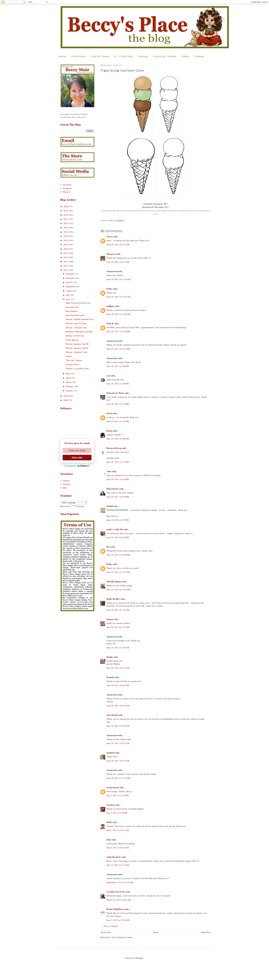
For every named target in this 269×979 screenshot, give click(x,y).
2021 (66, 227)
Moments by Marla (115, 392)
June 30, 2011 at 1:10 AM (117, 609)
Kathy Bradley (113, 598)
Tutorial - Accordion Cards (77, 368)
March (69, 382)
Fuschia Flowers (73, 364)
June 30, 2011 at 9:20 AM (117, 725)
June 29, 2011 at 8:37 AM (117, 261)
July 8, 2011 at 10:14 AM (117, 847)
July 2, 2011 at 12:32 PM (117, 795)
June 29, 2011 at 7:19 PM (117, 520)
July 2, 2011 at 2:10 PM (116, 812)
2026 (66, 206)
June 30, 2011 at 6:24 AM (117, 685)
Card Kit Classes (100, 56)
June (68, 299)
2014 (66, 257)
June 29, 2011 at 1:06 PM (117, 383)
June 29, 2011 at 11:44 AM (118, 296)
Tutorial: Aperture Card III (77, 343)
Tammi (109, 619)
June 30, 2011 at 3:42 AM (117, 647)
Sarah (109, 413)
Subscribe (77, 457)
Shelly (109, 822)
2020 (66, 231)
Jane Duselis (112, 714)
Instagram (67, 188)
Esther (109, 288)
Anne (108, 471)
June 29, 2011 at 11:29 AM (118, 279)
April (68, 377)
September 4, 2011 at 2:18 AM (119, 882)
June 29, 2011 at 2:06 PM (117, 438)
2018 (66, 240)
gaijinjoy (110, 306)
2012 (66, 265)
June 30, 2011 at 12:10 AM (118, 589)
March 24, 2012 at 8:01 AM (118, 899)
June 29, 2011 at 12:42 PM (118, 348)
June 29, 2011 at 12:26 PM (118, 331)
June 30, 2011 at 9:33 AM (117, 760)
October (70, 282)
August (69, 290)
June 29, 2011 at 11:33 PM (118, 572)
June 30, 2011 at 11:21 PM (118, 778)
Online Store (78, 56)
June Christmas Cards (75, 315)
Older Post (205, 932)
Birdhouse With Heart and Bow (79, 331)
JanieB (109, 506)
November (71, 278)
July (68, 295)
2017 (66, 244)
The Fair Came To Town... (77, 323)
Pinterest (66, 191)
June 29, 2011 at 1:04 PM (117, 366)
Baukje (109, 656)
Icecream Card (72, 307)
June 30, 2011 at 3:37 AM (117, 627)
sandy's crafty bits (114, 529)
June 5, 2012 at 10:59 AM (117, 920)
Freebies (199, 56)
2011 (66, 270)
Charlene (110, 804)
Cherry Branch (72, 339)
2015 (66, 253)
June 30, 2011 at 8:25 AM (117, 705)
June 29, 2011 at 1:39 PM (117, 421)
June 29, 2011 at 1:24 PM (117, 403)
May (68, 373)
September (71, 286)
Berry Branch (71, 311)
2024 (66, 214)
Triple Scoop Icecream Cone (78, 302)
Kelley (109, 564)
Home (62, 56)
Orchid (69, 356)
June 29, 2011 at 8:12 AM (117, 244)
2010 (66, 395)
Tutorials (143, 56)
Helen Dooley (112, 488)
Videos (185, 56)
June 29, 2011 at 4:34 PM (117, 479)
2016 (66, 248)
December (71, 273)
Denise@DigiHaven (115, 909)
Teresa (109, 236)
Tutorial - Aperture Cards (76, 352)
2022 (66, 223)
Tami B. (110, 323)
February (70, 386)
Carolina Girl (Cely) (115, 891)
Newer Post (106, 932)
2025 (66, 210)
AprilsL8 (110, 752)
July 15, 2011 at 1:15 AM (117, 864)
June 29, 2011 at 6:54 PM (117, 496)
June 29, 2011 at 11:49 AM (118, 314)
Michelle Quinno (113, 581)
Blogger (139, 957)
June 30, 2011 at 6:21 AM (117, 667)
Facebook (67, 184)
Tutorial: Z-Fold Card (75, 335)
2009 (66, 400)
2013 (66, 261)
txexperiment (112, 787)
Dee (108, 546)
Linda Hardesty (113, 856)
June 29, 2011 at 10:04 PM (118, 554)
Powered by (70, 466)
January (69, 390)
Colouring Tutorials (164, 56)
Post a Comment (111, 926)
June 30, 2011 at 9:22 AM (117, 743)
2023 (66, 219)
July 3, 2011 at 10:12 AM (117, 830)
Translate (80, 506)
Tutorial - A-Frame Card (76, 327)
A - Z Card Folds (123, 56)
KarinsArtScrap (113, 448)
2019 (66, 236)
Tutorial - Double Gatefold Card (79, 319)
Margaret (110, 253)
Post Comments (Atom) (122, 937)
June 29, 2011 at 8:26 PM (117, 537)
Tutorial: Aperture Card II (77, 348)
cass (108, 375)
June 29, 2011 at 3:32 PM (117, 461)
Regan (109, 430)
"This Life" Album (74, 360)
